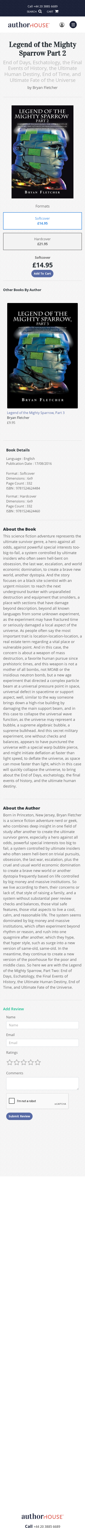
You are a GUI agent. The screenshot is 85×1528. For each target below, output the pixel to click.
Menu (74, 24)
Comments (14, 1073)
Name (10, 1017)
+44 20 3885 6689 (46, 6)
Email (10, 1035)
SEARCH (32, 11)
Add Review (13, 1009)
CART (50, 11)
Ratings (12, 1052)
